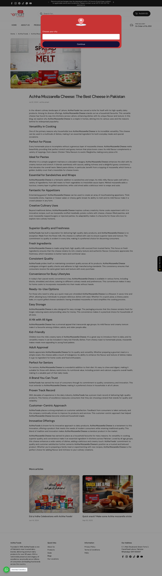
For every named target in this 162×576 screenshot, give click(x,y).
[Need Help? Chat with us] (6, 570)
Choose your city (49, 31)
